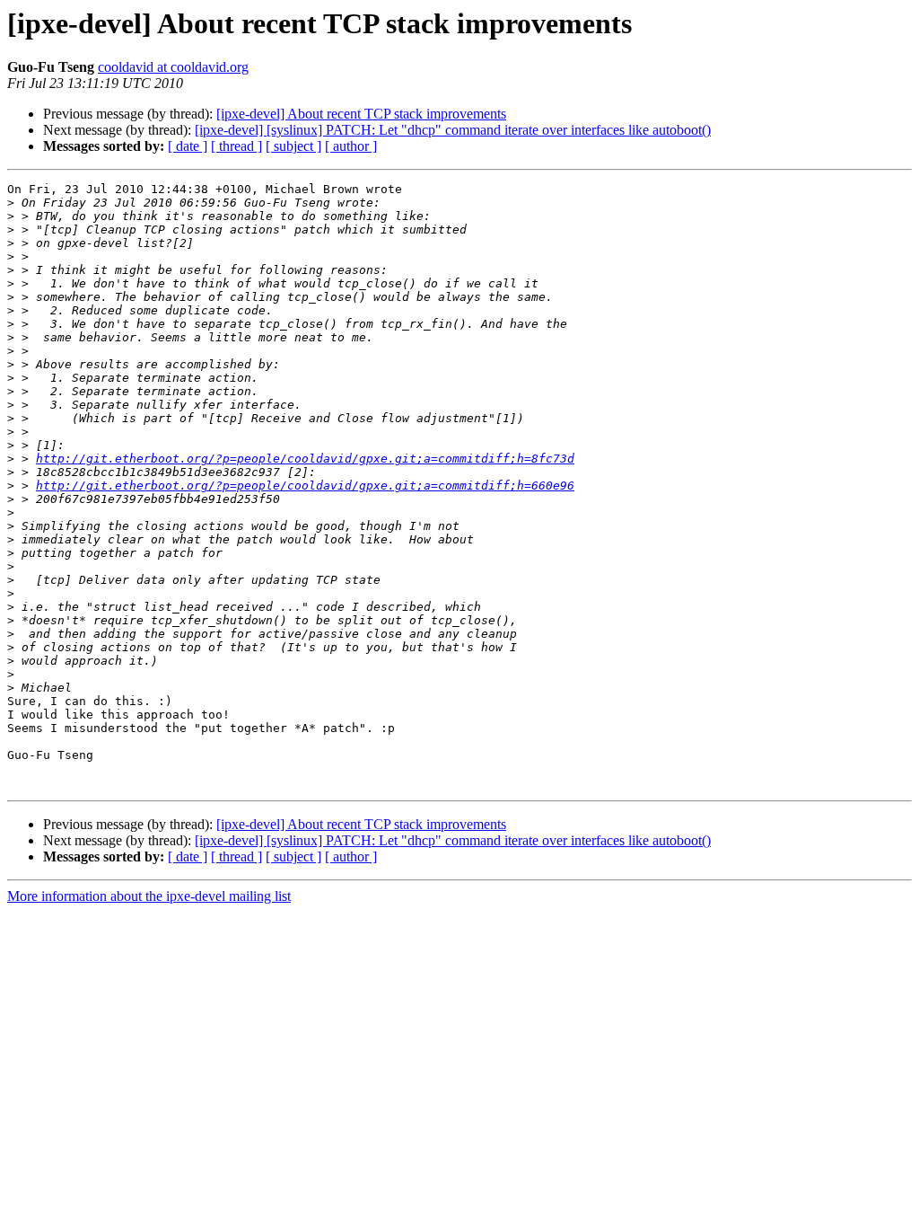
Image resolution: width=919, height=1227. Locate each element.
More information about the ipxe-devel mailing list (149, 896)
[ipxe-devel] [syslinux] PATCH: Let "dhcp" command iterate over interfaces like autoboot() (453, 129)
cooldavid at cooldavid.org (173, 67)
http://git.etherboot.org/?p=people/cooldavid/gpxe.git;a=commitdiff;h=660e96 (305, 485)
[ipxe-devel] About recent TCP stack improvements (361, 113)
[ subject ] (293, 146)
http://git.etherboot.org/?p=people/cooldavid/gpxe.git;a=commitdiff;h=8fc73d (305, 458)
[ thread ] (236, 146)
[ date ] (187, 146)
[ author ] (351, 146)
